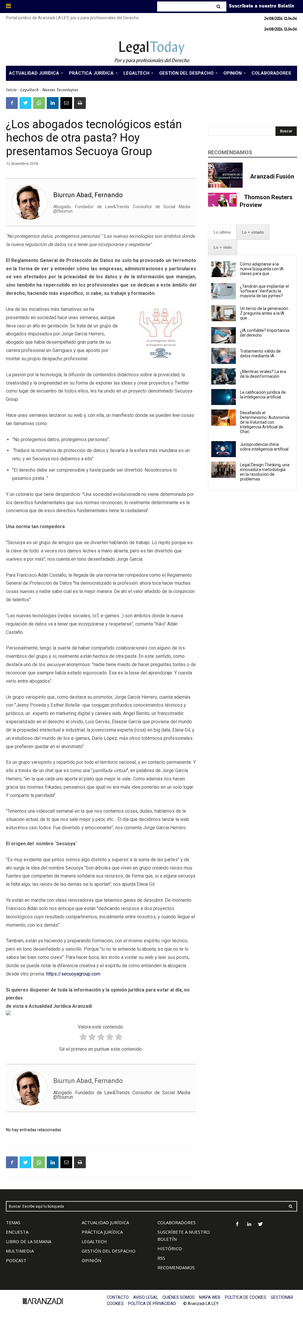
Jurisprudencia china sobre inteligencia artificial (264, 446)
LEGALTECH (94, 1241)
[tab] (222, 232)
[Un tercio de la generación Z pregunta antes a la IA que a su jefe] (223, 313)
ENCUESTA (17, 1232)
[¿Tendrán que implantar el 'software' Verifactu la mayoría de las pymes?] (223, 291)
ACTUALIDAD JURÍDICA (105, 1222)
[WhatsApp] (39, 103)
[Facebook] (12, 103)
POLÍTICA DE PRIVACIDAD (152, 1303)
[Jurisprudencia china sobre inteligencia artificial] (223, 449)
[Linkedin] (53, 103)
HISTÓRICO (169, 1248)
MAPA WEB (209, 1297)
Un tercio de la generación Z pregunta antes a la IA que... (264, 313)
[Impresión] (80, 103)
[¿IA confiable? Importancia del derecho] (223, 335)
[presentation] (222, 232)
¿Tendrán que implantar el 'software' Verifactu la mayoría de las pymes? (264, 291)
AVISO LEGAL (145, 1297)
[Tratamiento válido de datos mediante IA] (223, 356)
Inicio (11, 89)
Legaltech (29, 89)
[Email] (66, 103)
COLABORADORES (176, 1222)
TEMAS (13, 1222)
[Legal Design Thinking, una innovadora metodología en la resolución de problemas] (223, 470)
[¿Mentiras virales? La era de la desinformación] (223, 376)
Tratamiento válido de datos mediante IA (260, 353)
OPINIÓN (91, 1260)
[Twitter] (25, 103)
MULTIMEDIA (20, 1251)
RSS (161, 1258)
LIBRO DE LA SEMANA (28, 1241)
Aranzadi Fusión (272, 176)
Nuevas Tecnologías (60, 89)
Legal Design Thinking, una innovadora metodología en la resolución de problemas (264, 471)
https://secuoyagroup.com (73, 974)
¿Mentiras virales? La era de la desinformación (263, 374)
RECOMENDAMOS (176, 1267)
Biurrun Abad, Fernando (88, 195)
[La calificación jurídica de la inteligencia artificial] (223, 397)
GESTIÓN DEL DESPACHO (109, 1251)
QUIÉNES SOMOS (178, 1297)
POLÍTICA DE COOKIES (245, 1297)
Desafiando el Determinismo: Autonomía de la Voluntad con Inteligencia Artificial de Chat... (264, 422)
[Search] (219, 6)
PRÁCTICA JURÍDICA (102, 1232)
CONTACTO (118, 1297)
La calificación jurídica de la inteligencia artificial (263, 394)
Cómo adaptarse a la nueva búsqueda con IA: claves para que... (262, 269)
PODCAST (16, 1260)
